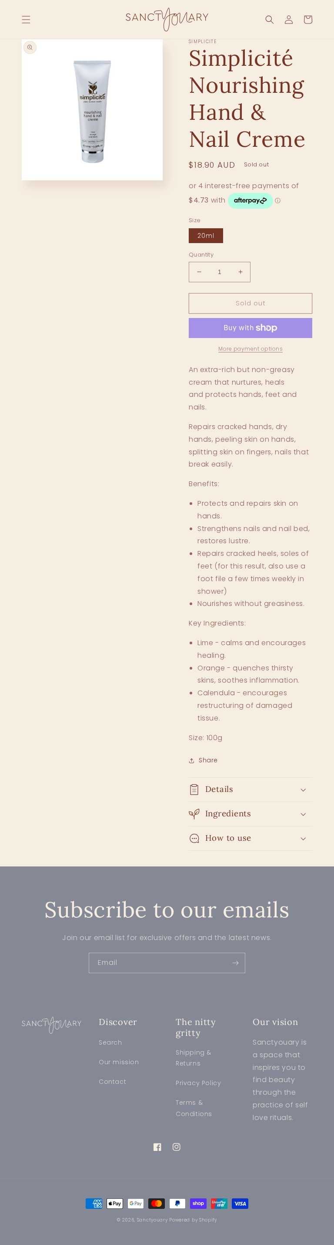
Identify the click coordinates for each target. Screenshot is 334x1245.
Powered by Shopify (193, 1220)
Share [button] (208, 760)
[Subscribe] (235, 963)
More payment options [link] (250, 348)
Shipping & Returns (193, 1058)
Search (110, 1042)
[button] (26, 19)
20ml (205, 235)
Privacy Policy (198, 1083)
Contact (112, 1081)
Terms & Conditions (194, 1108)
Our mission (119, 1062)
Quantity (201, 254)
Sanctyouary (152, 1220)
